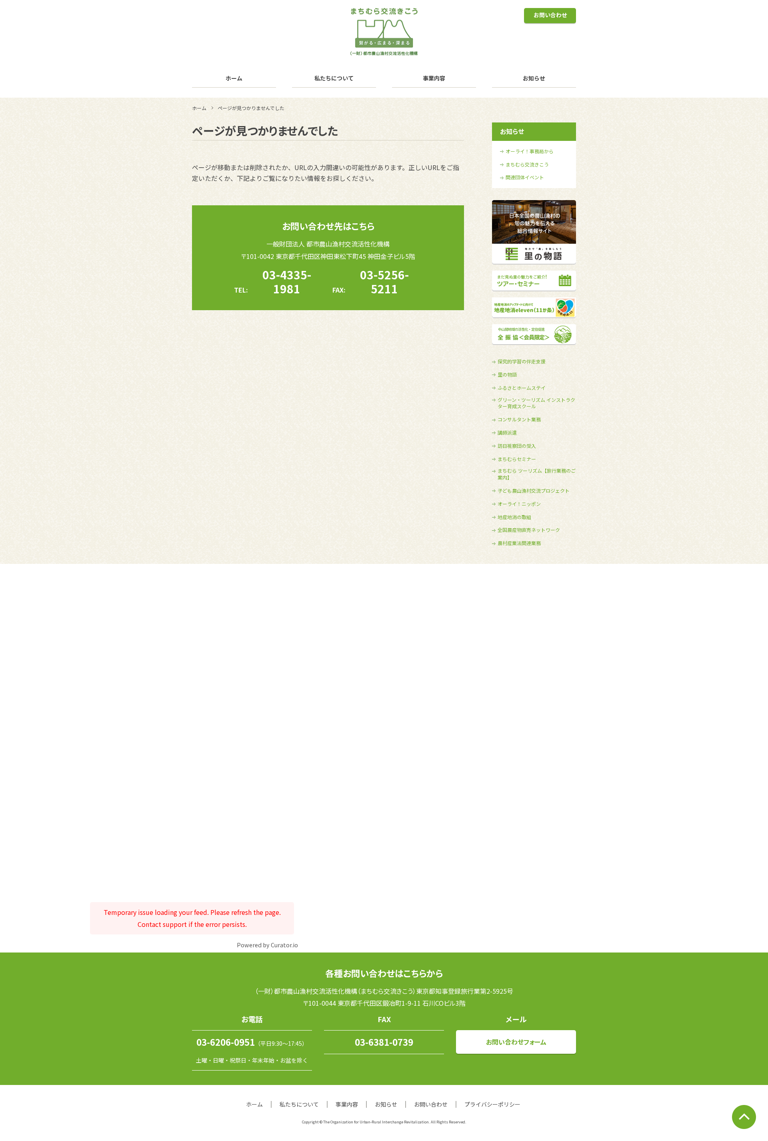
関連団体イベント (525, 177)
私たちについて (334, 78)
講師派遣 (507, 432)
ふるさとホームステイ (522, 388)
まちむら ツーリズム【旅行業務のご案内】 (537, 474)
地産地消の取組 (514, 517)
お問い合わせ (550, 15)
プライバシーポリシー (492, 1104)
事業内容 (434, 78)
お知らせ (534, 78)
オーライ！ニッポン (519, 504)
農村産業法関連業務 (519, 543)
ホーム (234, 78)
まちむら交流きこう (527, 164)
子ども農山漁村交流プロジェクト (534, 490)
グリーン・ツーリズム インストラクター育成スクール (536, 403)
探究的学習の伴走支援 (522, 361)
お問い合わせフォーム (516, 1042)
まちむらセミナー (517, 459)
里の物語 (507, 374)
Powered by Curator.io (267, 944)
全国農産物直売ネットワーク (529, 530)
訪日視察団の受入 (517, 446)
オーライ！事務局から (530, 151)
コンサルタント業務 (519, 419)
